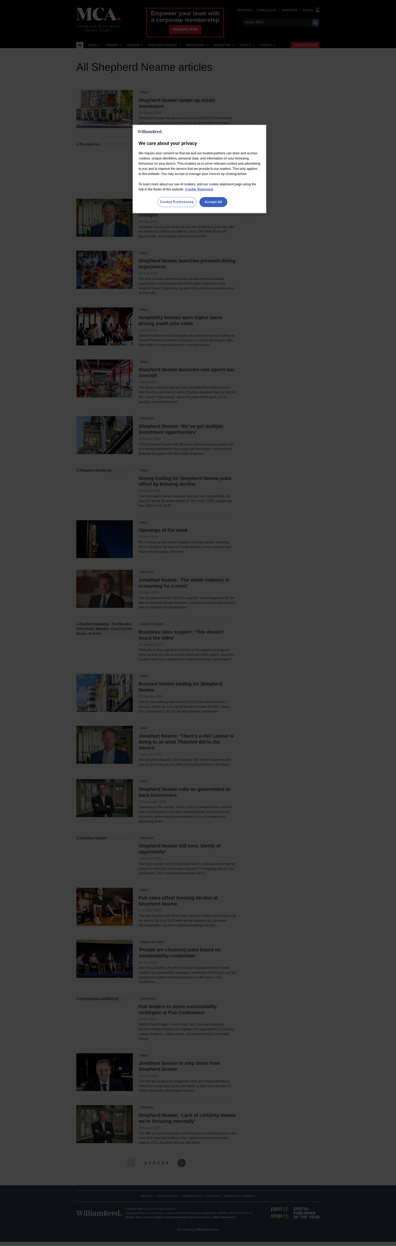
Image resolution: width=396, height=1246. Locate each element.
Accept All (213, 202)
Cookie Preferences (177, 202)
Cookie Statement (199, 189)
